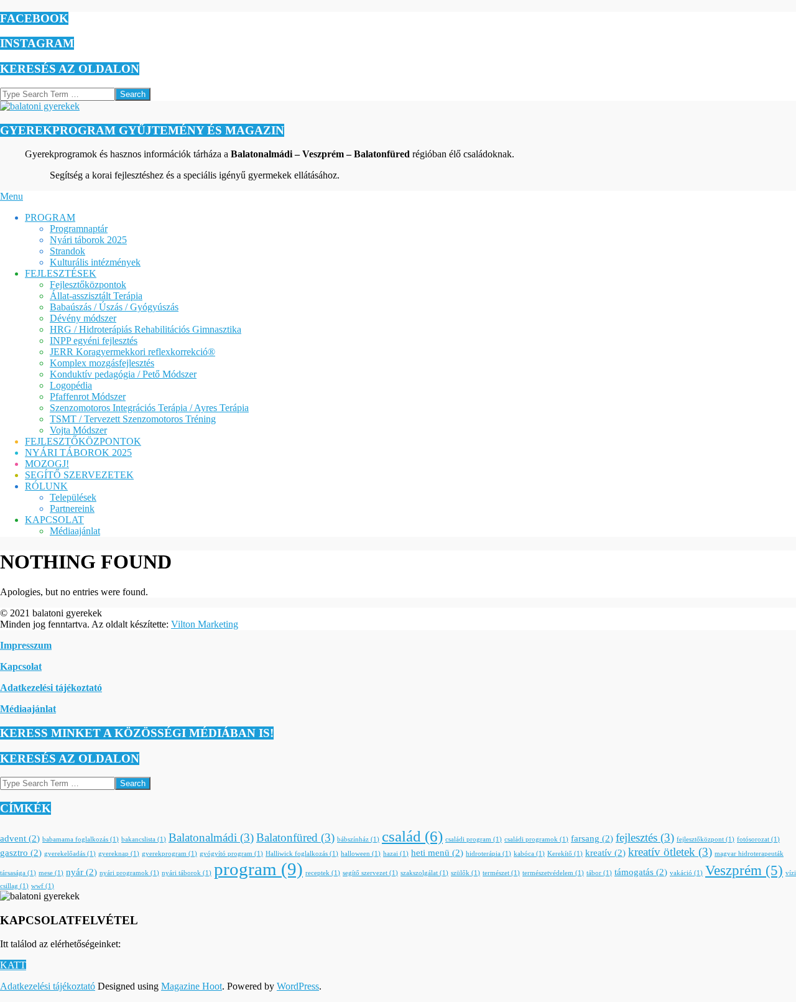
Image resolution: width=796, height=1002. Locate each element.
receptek (322, 873)
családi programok (536, 839)
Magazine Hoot (191, 986)
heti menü (437, 852)
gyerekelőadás (70, 853)
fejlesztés (645, 837)
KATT (13, 965)
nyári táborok (186, 873)
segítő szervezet (370, 873)
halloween (361, 853)
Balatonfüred (295, 837)
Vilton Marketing (204, 624)
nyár (81, 871)
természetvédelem (553, 873)
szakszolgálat (424, 873)
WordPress (298, 986)
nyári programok (129, 873)
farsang (592, 838)
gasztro (21, 852)
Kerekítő (565, 853)
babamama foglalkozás (80, 839)
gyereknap (118, 853)
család (412, 836)
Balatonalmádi (211, 837)
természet (501, 873)
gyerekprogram (169, 853)
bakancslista (143, 839)
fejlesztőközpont (705, 839)
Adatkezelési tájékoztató (51, 687)
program (258, 869)
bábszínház (358, 839)
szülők (465, 873)
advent (20, 838)
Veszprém (744, 870)
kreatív (605, 852)
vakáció (686, 873)
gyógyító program (231, 853)
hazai (396, 853)
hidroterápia (488, 853)
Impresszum (26, 645)
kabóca (529, 853)
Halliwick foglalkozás (302, 853)
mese (51, 873)
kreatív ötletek (670, 851)
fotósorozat (758, 839)
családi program (473, 839)
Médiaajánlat (28, 708)
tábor (599, 873)
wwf (42, 886)
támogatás (640, 871)
